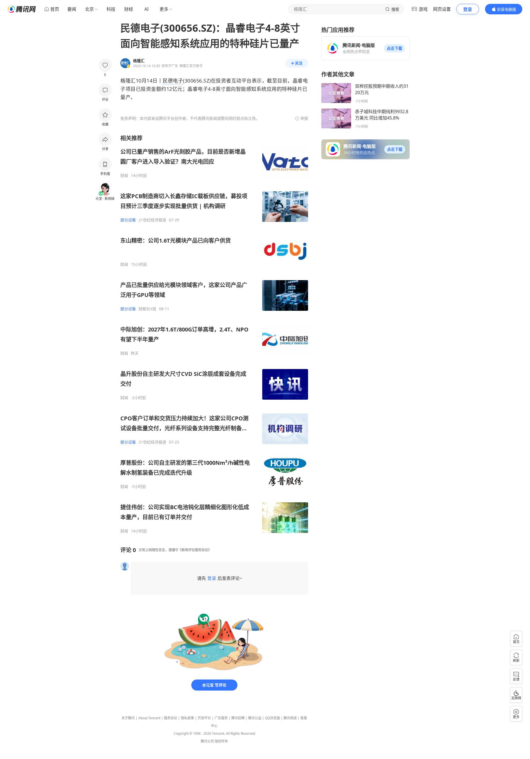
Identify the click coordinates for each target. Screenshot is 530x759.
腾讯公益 (254, 718)
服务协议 (170, 718)
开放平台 (204, 718)
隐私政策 (187, 718)
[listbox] (214, 334)
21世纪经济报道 (152, 220)
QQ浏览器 (272, 718)
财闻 (124, 175)
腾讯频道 (290, 718)
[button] (394, 48)
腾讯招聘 (238, 718)
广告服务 (221, 718)
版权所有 (221, 741)
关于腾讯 (128, 718)
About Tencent (149, 718)
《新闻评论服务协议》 (194, 550)
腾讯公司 (207, 741)
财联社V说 (147, 309)
